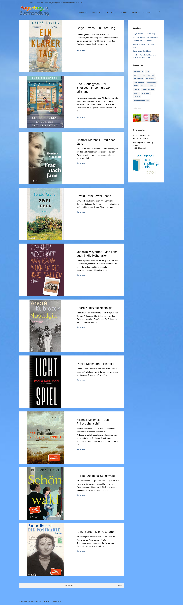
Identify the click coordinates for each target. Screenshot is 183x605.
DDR (147, 71)
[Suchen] (159, 12)
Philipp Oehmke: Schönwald (96, 475)
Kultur (144, 86)
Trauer (137, 96)
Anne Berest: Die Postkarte (95, 531)
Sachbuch (146, 93)
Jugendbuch (139, 82)
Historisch (138, 78)
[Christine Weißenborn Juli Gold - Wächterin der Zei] (137, 118)
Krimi (136, 86)
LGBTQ (136, 89)
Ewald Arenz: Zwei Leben (94, 196)
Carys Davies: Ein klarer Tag (96, 28)
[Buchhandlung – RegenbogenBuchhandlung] (34, 12)
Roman (136, 93)
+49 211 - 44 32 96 (38, 2)
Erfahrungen (139, 75)
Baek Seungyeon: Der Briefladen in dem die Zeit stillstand (94, 87)
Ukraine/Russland (141, 100)
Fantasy (151, 75)
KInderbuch (151, 82)
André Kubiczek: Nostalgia (94, 307)
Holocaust (150, 78)
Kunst (152, 86)
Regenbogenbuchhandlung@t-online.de (65, 2)
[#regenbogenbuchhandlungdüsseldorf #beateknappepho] (145, 118)
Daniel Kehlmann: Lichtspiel (95, 363)
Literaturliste (148, 89)
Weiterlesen (81, 50)
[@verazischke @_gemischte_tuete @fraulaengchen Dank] (154, 118)
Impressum (47, 601)
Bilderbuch (138, 71)
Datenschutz (56, 601)
